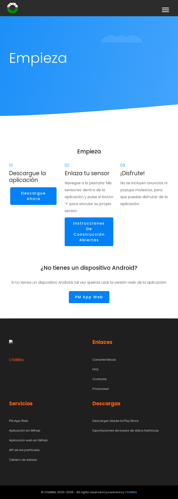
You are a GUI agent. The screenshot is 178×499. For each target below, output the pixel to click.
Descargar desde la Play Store (115, 421)
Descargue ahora (33, 196)
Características (104, 359)
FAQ (95, 369)
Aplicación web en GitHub (28, 440)
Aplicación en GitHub (24, 430)
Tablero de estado (23, 460)
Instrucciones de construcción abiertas (89, 232)
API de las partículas (24, 450)
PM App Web (89, 297)
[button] (165, 9)
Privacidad (100, 389)
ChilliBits (131, 492)
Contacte (99, 379)
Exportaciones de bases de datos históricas (125, 430)
